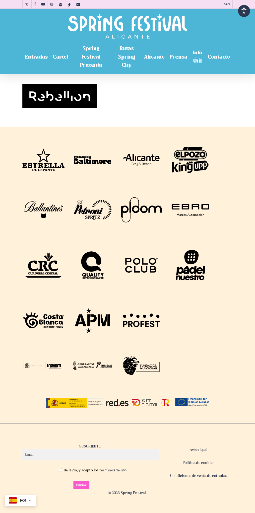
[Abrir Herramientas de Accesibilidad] (244, 11)
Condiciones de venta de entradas (198, 475)
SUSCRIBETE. (90, 446)
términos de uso (113, 470)
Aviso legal (198, 449)
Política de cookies (198, 462)
